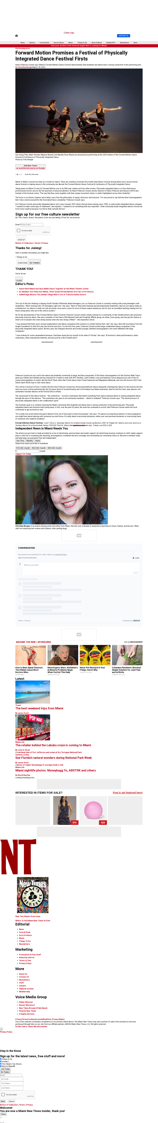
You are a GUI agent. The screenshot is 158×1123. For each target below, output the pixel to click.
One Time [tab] (20, 441)
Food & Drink (44, 43)
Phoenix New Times (27, 1011)
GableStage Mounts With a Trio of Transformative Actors (52, 295)
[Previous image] (1, 1122)
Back (3, 1101)
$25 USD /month (38, 448)
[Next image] (3, 1122)
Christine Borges (25, 67)
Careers (22, 986)
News (23, 43)
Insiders (5, 1061)
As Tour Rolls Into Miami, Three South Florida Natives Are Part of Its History (56, 292)
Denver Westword (27, 1005)
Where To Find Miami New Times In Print (32, 921)
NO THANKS (35, 263)
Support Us (123, 36)
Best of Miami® (8, 1066)
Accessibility (40, 1019)
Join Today (5, 1069)
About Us (23, 974)
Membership (24, 992)
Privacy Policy (25, 963)
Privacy (45, 243)
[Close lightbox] (1, 1117)
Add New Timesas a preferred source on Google (30, 167)
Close (3, 1114)
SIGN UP (21, 240)
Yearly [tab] (37, 441)
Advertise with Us (26, 957)
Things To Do (82, 43)
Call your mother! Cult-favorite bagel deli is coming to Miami (79, 46)
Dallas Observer (26, 1002)
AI (47, 1019)
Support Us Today (23, 454)
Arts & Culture (59, 43)
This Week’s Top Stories (12, 1064)
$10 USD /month (23, 448)
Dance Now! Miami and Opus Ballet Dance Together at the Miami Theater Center (54, 289)
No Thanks (5, 1072)
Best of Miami (97, 43)
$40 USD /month (54, 448)
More (135, 43)
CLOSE (19, 280)
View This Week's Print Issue (27, 916)
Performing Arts (22, 48)
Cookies (31, 1019)
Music (70, 43)
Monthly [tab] (29, 441)
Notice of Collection (24, 243)
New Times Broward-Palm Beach (33, 1008)
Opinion (32, 43)
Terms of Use (25, 960)
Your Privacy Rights (56, 1019)
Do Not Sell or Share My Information (31, 1026)
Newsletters (124, 43)
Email (18, 224)
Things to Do (7, 1059)
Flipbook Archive (26, 989)
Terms (37, 243)
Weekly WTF (110, 43)
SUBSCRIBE (23, 263)
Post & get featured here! (128, 792)
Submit (11, 1101)
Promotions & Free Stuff (30, 955)
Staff (21, 983)
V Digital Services (26, 1014)
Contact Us (24, 977)
